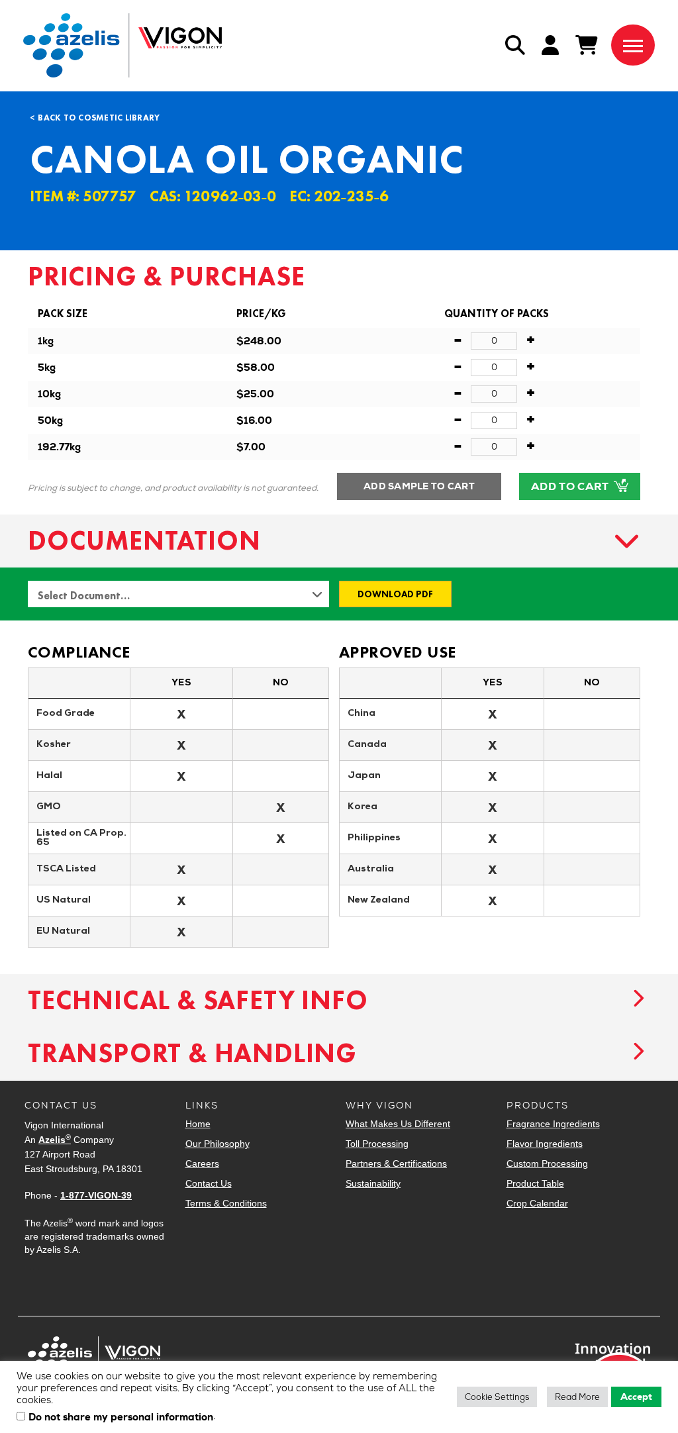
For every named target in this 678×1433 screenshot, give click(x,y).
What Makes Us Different (398, 1123)
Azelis (54, 1139)
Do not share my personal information (120, 1418)
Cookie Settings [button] (497, 1397)
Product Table (535, 1183)
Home (198, 1123)
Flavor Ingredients (545, 1143)
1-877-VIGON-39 (96, 1195)
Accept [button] (636, 1397)
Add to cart (571, 486)
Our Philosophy (217, 1143)
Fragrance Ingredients (553, 1123)
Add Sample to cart (419, 486)
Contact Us (208, 1183)
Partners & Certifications (396, 1163)
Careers (202, 1163)
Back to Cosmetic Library (99, 117)
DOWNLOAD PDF (395, 594)
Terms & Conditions (226, 1203)
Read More (577, 1397)
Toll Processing (377, 1143)
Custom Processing (547, 1163)
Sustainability (373, 1183)
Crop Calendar (537, 1203)
